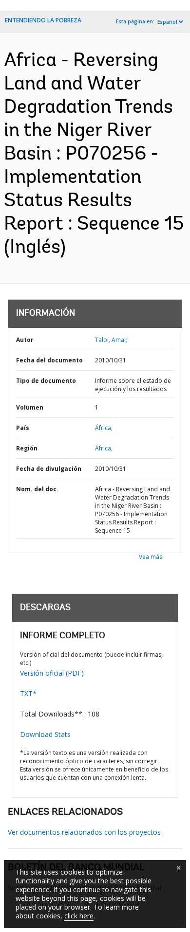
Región (27, 448)
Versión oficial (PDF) (52, 673)
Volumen (29, 407)
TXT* (28, 693)
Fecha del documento (49, 360)
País (22, 428)
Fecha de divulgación (48, 469)
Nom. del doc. (37, 489)
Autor (25, 340)
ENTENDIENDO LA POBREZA (43, 20)
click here (79, 915)
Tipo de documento (46, 380)
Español (167, 21)
